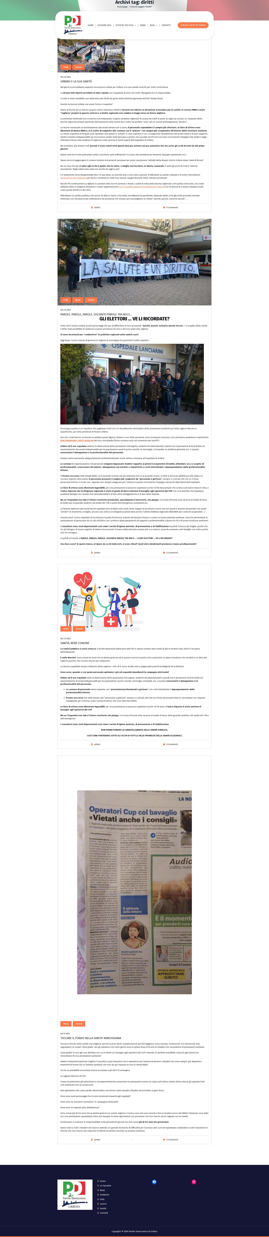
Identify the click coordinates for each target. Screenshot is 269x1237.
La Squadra (105, 1185)
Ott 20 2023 (65, 77)
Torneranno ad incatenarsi (73, 178)
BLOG (152, 25)
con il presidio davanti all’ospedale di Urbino (141, 186)
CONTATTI (166, 25)
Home (103, 1181)
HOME (90, 25)
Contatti (104, 1213)
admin (97, 207)
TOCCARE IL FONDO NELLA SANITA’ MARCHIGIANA (90, 1038)
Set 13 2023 (65, 638)
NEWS (143, 25)
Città (65, 67)
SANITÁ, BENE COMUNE (74, 643)
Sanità (78, 67)
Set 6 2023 (65, 1033)
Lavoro (103, 1204)
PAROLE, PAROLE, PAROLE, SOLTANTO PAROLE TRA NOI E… (96, 314)
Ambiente (104, 1194)
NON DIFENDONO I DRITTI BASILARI (77, 440)
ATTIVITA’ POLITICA (124, 25)
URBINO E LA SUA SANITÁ (76, 81)
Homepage (122, 6)
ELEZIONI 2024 (104, 25)
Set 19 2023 (65, 310)
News (78, 300)
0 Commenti (172, 207)
